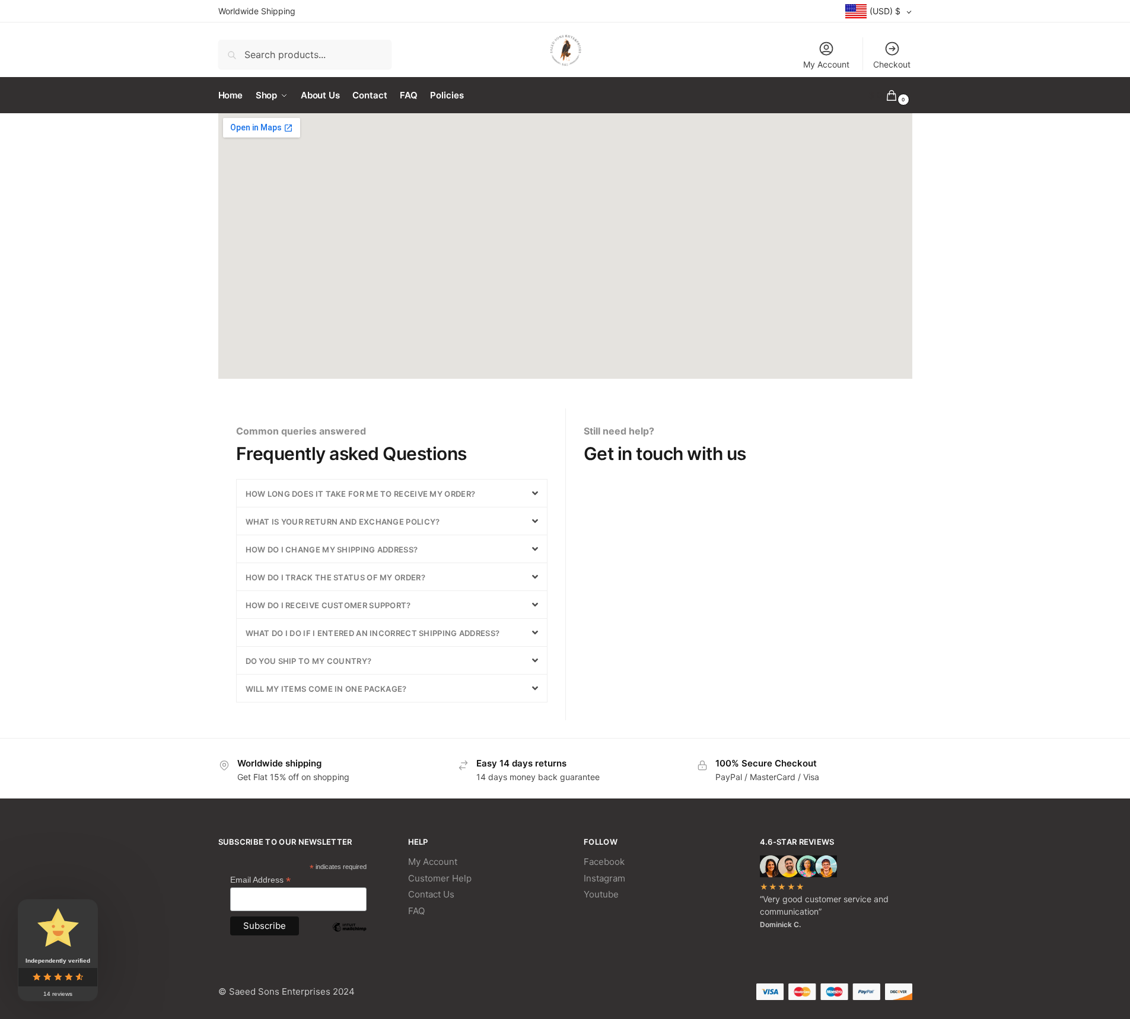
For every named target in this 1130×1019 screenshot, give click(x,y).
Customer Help (440, 878)
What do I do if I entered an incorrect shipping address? (373, 633)
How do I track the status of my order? (335, 577)
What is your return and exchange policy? (343, 521)
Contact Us (431, 894)
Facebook (604, 861)
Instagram (604, 878)
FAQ (416, 910)
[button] (392, 493)
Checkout (892, 64)
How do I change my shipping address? (332, 549)
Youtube (601, 894)
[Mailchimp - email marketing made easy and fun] (349, 936)
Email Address (260, 880)
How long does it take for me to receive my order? (361, 494)
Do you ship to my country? (309, 661)
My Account (826, 64)
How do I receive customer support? (328, 605)
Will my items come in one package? (326, 689)
